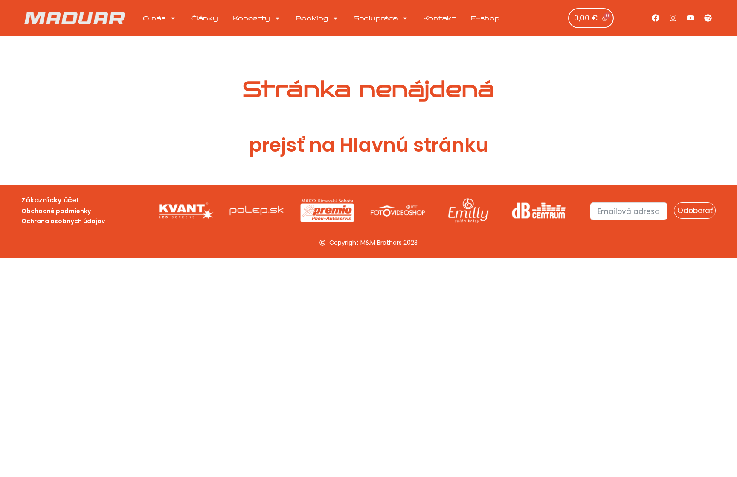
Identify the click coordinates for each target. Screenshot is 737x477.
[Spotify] (708, 18)
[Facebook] (655, 18)
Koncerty (251, 18)
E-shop (484, 18)
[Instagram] (673, 18)
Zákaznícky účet (50, 200)
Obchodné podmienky (56, 211)
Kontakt (439, 18)
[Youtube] (690, 18)
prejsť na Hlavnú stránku (368, 145)
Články (204, 18)
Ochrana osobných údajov (63, 221)
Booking (312, 18)
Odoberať (695, 210)
